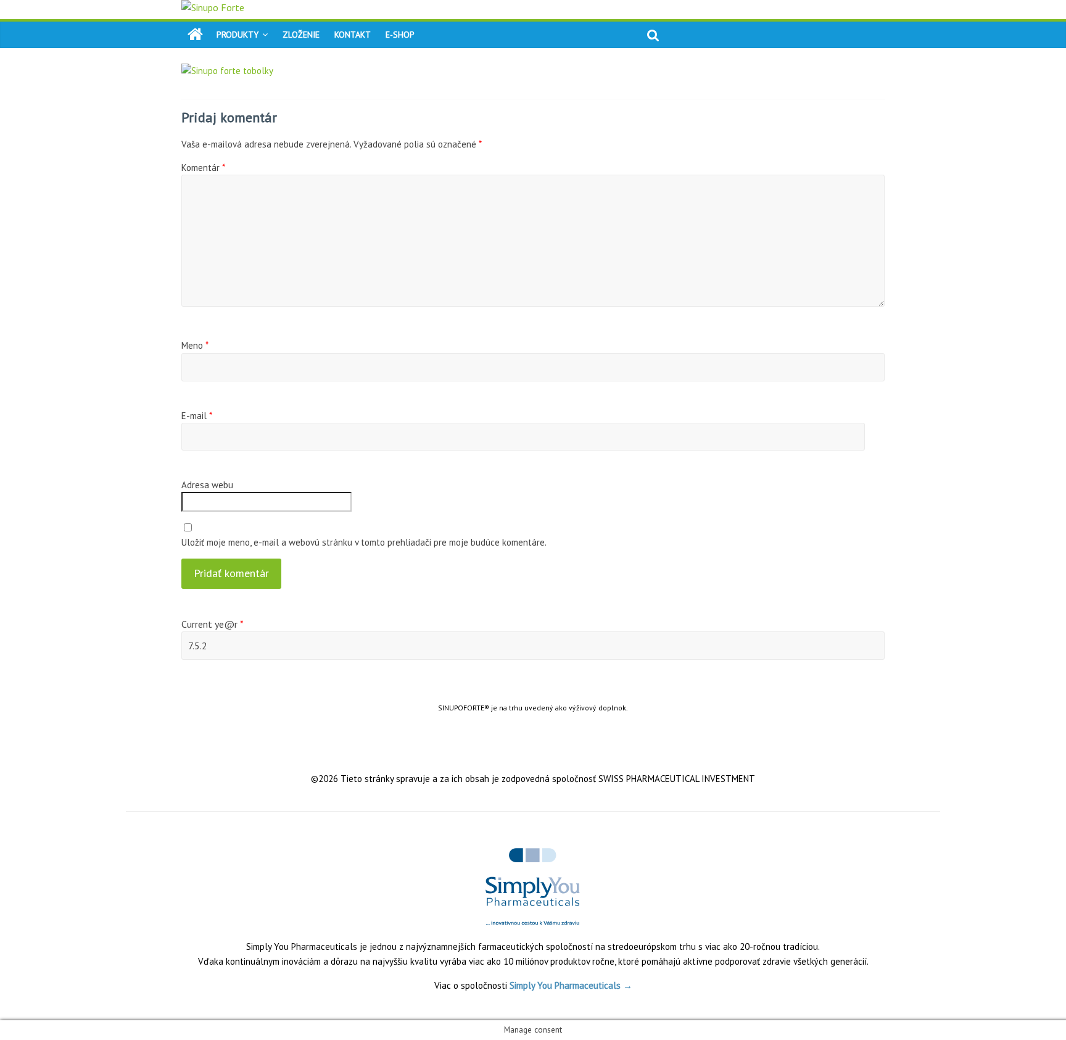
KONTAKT (352, 34)
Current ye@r (212, 624)
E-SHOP (400, 34)
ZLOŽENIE (301, 34)
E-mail (196, 416)
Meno (195, 345)
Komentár (203, 167)
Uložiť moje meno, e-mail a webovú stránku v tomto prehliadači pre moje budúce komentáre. (364, 542)
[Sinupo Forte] (195, 35)
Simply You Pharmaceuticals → (571, 985)
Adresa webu (207, 485)
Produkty (237, 34)
